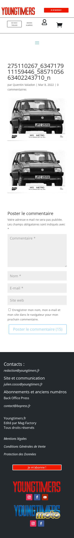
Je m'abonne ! (37, 467)
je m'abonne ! (56, 10)
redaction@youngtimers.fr (21, 370)
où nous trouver (14, 24)
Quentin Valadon (24, 85)
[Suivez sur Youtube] (45, 497)
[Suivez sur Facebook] (37, 497)
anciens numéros (29, 24)
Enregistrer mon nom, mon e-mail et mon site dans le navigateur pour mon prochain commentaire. (33, 314)
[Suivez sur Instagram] (29, 497)
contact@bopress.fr (17, 406)
